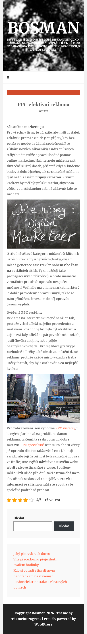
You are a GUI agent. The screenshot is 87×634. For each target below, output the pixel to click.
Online (43, 111)
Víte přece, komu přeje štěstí (34, 559)
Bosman (43, 34)
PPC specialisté (32, 445)
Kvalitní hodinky (26, 565)
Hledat (18, 518)
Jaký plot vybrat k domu (31, 554)
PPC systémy (65, 428)
